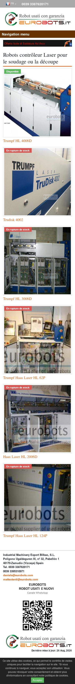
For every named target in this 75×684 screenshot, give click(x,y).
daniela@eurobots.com (18, 575)
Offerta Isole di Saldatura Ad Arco (24, 43)
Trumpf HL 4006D (17, 140)
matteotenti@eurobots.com (20, 579)
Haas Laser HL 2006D (20, 456)
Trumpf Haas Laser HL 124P (25, 535)
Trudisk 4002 (13, 219)
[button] (11, 4)
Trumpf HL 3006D (17, 298)
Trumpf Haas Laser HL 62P (24, 377)
